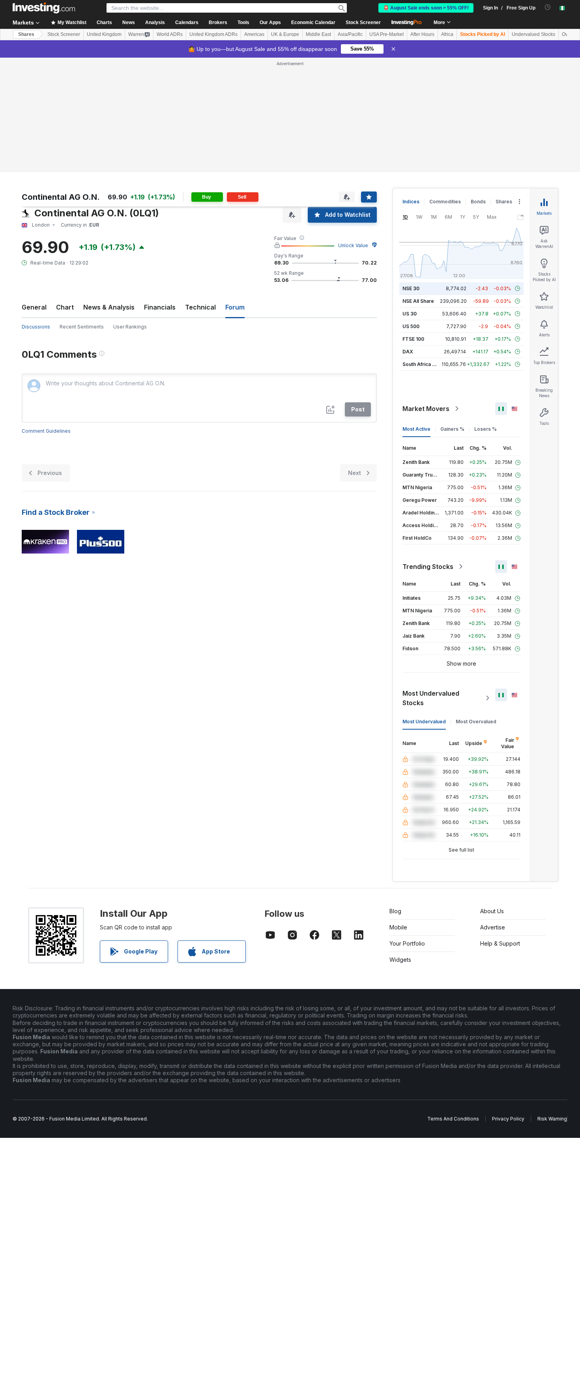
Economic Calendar (313, 22)
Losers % (485, 429)
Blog (395, 911)
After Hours (422, 34)
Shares (26, 34)
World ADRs (170, 34)
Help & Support (500, 943)
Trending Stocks (427, 567)
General (34, 307)
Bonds (478, 202)
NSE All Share (418, 301)
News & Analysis (109, 307)
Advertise (492, 927)
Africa (447, 34)
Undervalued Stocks (533, 34)
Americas (254, 34)
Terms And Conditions (453, 1119)
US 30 (409, 314)
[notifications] (547, 7)
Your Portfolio (407, 943)
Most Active (416, 429)
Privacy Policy (508, 1119)
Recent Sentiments (82, 327)
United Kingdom (104, 34)
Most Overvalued (476, 721)
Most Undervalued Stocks (430, 698)
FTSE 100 (413, 339)
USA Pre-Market (386, 34)
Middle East (318, 34)
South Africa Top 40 (425, 364)
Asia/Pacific (350, 34)
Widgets (400, 959)
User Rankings (130, 327)
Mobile (398, 927)
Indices (410, 202)
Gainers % (452, 429)
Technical (200, 307)
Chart (65, 307)
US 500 (410, 326)
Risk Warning (552, 1119)
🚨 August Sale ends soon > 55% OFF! (426, 8)
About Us (492, 911)
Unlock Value (353, 245)
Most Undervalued (424, 721)
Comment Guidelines (46, 431)
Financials (160, 307)
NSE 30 (410, 288)
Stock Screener (363, 22)
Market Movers (425, 409)
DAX (407, 352)
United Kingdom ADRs (213, 34)
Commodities (445, 202)
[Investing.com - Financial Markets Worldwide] (44, 7)
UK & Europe (285, 34)
